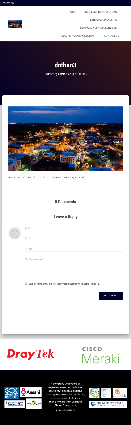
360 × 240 (68, 177)
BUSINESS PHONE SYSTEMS (100, 11)
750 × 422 (37, 177)
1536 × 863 (58, 177)
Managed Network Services (98, 27)
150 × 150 (17, 177)
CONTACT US (111, 35)
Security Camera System (78, 35)
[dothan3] (65, 138)
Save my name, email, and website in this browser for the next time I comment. (64, 284)
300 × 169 (27, 177)
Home (72, 11)
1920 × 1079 (79, 177)
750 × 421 (47, 177)
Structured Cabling (103, 19)
